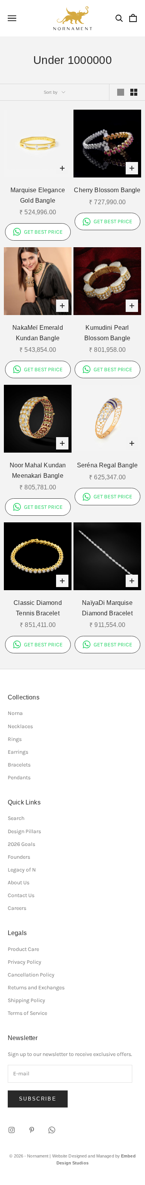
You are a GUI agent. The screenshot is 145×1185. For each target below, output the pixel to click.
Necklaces (20, 726)
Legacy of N (22, 869)
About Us (18, 882)
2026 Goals (21, 844)
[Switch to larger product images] (120, 92)
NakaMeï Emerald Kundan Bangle (37, 332)
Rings (15, 739)
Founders (19, 857)
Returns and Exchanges (36, 987)
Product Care (23, 949)
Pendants (19, 777)
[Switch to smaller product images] (133, 92)
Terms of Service (27, 1013)
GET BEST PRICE (43, 232)
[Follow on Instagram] (11, 1130)
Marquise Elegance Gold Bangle (37, 195)
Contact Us (21, 895)
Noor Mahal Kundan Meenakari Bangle (38, 470)
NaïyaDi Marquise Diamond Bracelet (107, 608)
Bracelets (19, 764)
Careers (17, 908)
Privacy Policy (24, 962)
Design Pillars (24, 831)
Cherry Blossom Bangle (107, 190)
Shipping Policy (26, 1000)
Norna (15, 713)
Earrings (18, 752)
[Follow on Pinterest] (32, 1130)
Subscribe (37, 1099)
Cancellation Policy (31, 974)
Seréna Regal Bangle (107, 465)
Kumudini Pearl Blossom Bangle (107, 332)
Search (16, 818)
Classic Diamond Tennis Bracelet (37, 608)
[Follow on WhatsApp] (52, 1130)
